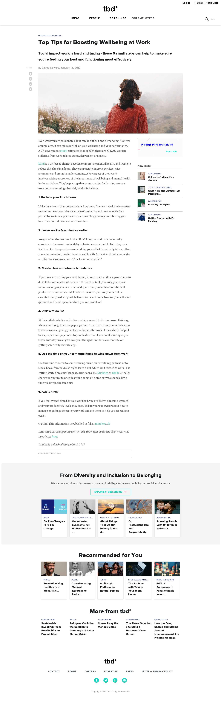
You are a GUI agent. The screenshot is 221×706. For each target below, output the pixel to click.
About (72, 671)
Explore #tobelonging (108, 492)
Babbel (116, 373)
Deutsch (199, 3)
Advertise (111, 671)
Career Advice (154, 174)
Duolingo (102, 373)
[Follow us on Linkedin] (115, 682)
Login (187, 3)
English (212, 3)
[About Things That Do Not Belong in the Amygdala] (110, 507)
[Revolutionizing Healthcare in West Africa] (54, 569)
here (54, 436)
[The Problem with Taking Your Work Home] (138, 569)
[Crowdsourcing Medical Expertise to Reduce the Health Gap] (82, 569)
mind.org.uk (102, 423)
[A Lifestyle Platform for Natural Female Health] (110, 569)
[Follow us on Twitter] (105, 682)
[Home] (110, 9)
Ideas (75, 18)
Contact (54, 671)
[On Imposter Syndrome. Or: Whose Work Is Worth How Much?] (82, 507)
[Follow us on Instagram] (124, 682)
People (94, 18)
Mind (41, 163)
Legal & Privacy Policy (157, 671)
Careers (90, 671)
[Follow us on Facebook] (96, 682)
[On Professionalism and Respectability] (139, 507)
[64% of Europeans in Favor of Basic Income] (167, 569)
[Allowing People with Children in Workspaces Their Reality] (167, 507)
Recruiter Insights (165, 580)
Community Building (49, 453)
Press (130, 671)
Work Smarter (163, 518)
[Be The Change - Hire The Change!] (54, 507)
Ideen (46, 518)
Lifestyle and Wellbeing (50, 36)
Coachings (118, 18)
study (63, 150)
